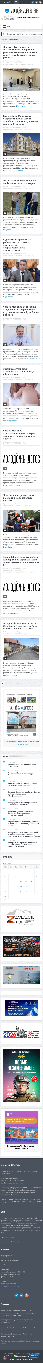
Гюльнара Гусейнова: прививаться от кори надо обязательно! (18, 371)
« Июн (5, 900)
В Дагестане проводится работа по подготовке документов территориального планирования (17, 245)
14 (26, 882)
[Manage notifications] (5, 1358)
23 (36, 886)
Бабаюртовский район (13, 572)
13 (21, 882)
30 (36, 891)
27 (21, 891)
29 (31, 891)
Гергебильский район (12, 65)
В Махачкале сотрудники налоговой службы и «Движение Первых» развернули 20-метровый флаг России (24, 834)
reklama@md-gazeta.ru (10, 1286)
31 (5, 896)
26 (15, 891)
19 (15, 886)
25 (10, 891)
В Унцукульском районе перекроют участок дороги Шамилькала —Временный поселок (22, 845)
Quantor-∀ (8, 1356)
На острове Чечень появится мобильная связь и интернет (20, 182)
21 (26, 886)
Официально (28, 129)
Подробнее (21, 106)
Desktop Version (15, 1360)
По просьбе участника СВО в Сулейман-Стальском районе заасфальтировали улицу (20, 626)
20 (21, 886)
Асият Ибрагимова (19, 61)
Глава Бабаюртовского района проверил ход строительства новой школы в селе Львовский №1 (21, 561)
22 (31, 886)
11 (10, 882)
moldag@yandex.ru (8, 1284)
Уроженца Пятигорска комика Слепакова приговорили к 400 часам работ (23, 775)
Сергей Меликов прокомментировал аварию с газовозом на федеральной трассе (20, 434)
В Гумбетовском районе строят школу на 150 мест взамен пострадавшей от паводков (23, 823)
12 (15, 882)
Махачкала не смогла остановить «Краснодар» (22, 765)
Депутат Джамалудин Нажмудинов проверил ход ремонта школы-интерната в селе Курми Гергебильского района (20, 52)
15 (31, 882)
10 (5, 882)
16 (36, 882)
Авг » (11, 900)
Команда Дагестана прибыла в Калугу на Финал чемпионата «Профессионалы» (24, 794)
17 (5, 886)
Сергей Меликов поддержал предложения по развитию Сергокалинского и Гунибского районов (21, 310)
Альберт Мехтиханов (20, 504)
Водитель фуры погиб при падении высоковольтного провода (22, 784)
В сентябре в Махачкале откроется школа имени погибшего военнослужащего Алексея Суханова (20, 120)
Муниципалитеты (27, 65)
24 (5, 891)
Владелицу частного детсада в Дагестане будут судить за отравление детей (20, 813)
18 (10, 886)
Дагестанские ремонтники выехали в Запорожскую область (19, 498)
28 (26, 891)
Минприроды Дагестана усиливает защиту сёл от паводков (22, 803)
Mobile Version (28, 1360)
